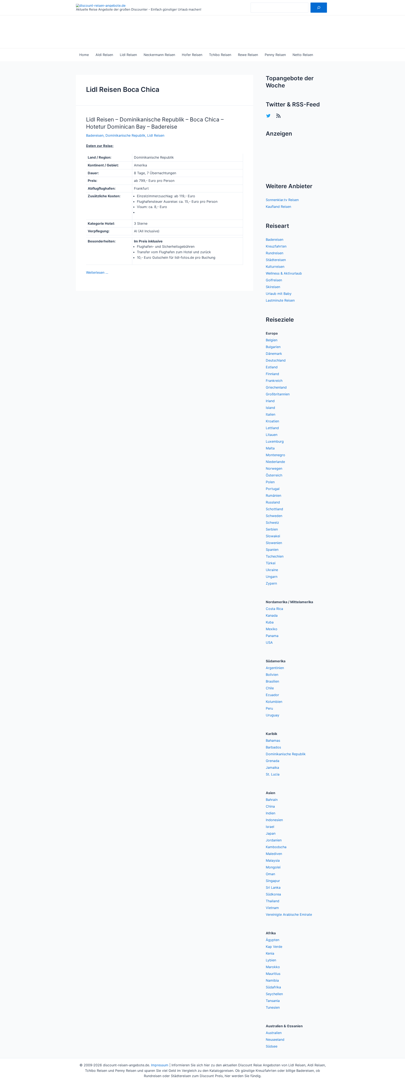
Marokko (273, 967)
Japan (270, 833)
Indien (270, 813)
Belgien (271, 340)
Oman (270, 874)
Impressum (159, 1065)
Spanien (272, 549)
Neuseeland (275, 1039)
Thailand (272, 901)
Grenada (272, 761)
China (270, 806)
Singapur (273, 881)
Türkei (270, 563)
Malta (270, 448)
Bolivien (272, 674)
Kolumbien (274, 701)
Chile (270, 688)
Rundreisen (274, 253)
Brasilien (272, 681)
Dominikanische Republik (125, 135)
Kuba (270, 622)
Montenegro (275, 455)
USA (269, 642)
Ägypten (272, 940)
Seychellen (274, 994)
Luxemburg (275, 441)
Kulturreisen (275, 266)
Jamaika (272, 767)
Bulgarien (273, 347)
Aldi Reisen (104, 55)
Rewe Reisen (248, 55)
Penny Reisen (275, 55)
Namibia (272, 980)
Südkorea (273, 894)
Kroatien (272, 421)
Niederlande (275, 462)
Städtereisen (276, 260)
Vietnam (272, 908)
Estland (272, 367)
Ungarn (271, 576)
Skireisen (273, 287)
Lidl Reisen (128, 55)
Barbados (273, 747)
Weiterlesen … (97, 272)
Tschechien (275, 556)
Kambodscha (276, 847)
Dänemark (274, 353)
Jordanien (274, 840)
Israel (270, 826)
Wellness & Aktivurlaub (284, 273)
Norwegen (274, 468)
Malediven (274, 854)
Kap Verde (274, 946)
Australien (274, 1033)
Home (84, 55)
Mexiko (271, 629)
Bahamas (273, 740)
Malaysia (273, 860)
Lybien (271, 960)
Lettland (272, 428)
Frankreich (274, 380)
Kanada (272, 615)
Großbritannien (278, 394)
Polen (270, 482)
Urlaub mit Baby (279, 293)
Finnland (272, 374)
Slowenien (274, 543)
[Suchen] (318, 8)
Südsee (271, 1046)
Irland (270, 401)
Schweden (274, 516)
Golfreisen (274, 280)
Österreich (274, 475)
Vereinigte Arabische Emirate (289, 914)
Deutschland (276, 360)
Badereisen (95, 135)
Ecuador (272, 695)
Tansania (273, 1001)
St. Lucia (272, 774)
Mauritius (273, 973)
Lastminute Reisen (280, 300)
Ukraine (272, 570)
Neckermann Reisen (159, 55)
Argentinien (275, 668)
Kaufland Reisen (278, 206)
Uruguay (272, 715)
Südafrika (273, 987)
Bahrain (272, 799)
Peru (269, 708)
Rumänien (273, 495)
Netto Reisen (303, 55)
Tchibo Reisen (220, 55)
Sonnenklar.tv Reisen (282, 200)
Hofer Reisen (192, 55)
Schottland (274, 509)
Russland (273, 502)
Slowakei (273, 536)
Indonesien (274, 820)
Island (270, 407)
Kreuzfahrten (276, 246)
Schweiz (272, 522)
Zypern (271, 583)
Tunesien (273, 1007)
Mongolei (273, 867)
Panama (272, 636)
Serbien (272, 529)
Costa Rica (274, 609)
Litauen (271, 435)
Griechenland (276, 387)
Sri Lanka (273, 887)
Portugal (272, 489)
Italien (270, 414)
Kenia (270, 953)
